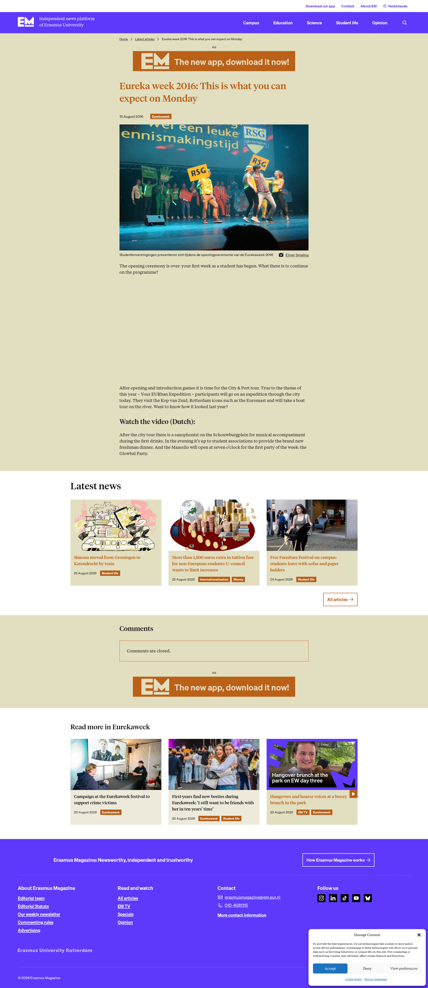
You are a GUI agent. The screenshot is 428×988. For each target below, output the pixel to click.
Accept (330, 969)
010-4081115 (236, 905)
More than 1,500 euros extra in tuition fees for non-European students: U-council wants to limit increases (213, 564)
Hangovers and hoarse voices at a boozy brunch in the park (308, 799)
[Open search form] (404, 22)
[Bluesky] (368, 898)
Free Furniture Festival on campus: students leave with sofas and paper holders (304, 564)
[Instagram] (321, 898)
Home (123, 39)
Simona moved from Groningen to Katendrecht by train (107, 560)
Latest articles (145, 39)
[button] (419, 935)
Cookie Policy (353, 979)
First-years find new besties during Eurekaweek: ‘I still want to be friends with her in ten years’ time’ (213, 803)
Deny (367, 969)
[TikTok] (345, 898)
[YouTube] (356, 898)
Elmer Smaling (297, 255)
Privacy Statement (375, 979)
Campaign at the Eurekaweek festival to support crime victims (112, 799)
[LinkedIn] (333, 898)
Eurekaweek (161, 116)
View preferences (404, 969)
